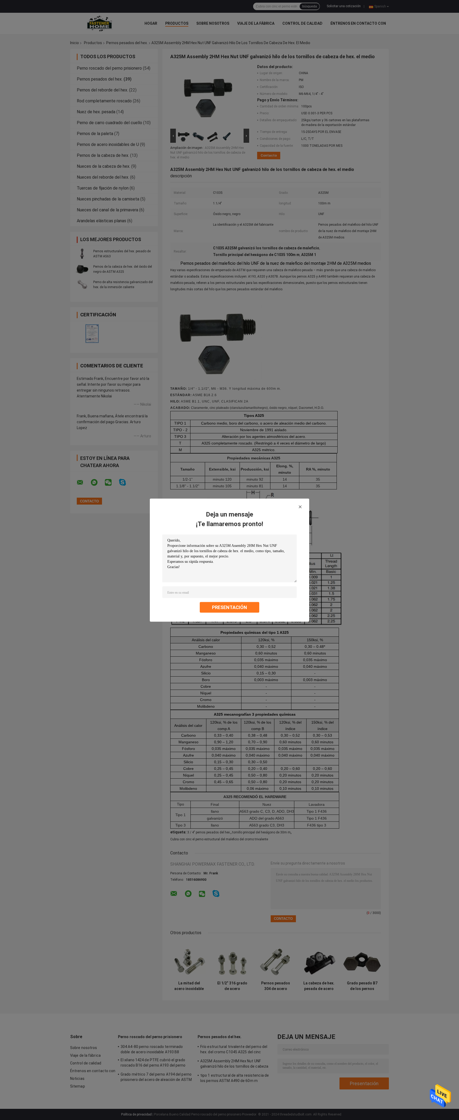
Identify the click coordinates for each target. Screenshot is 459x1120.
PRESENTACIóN (229, 607)
